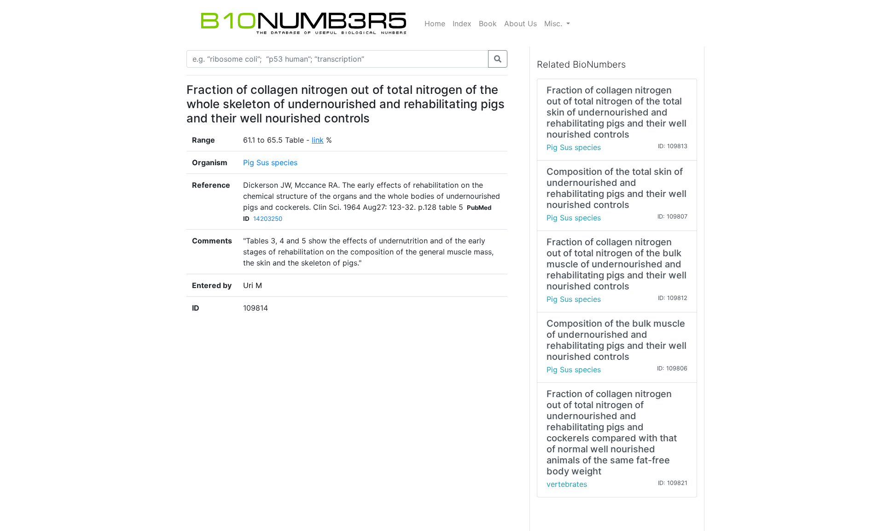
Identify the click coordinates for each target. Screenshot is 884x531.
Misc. (554, 23)
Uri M (252, 285)
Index (462, 23)
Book (488, 23)
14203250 (267, 218)
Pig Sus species (270, 162)
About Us (520, 23)
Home (435, 23)
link (318, 139)
